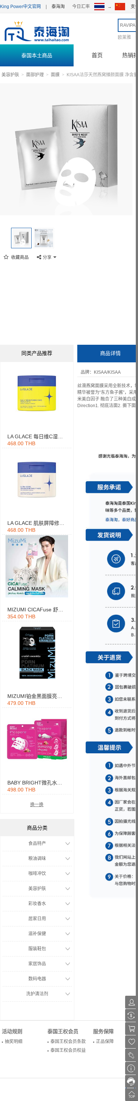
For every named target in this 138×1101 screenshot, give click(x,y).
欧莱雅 (124, 37)
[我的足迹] (131, 1055)
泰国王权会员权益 (68, 1050)
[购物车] (131, 1028)
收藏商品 (19, 257)
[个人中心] (131, 1002)
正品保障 (105, 1041)
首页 (97, 55)
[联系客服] (131, 1081)
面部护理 (35, 74)
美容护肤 (10, 74)
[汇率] (131, 1015)
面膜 (55, 74)
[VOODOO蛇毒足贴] (36, 393)
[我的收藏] (131, 1041)
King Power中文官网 (20, 6)
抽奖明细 (13, 1041)
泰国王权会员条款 (68, 1041)
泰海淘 (58, 6)
